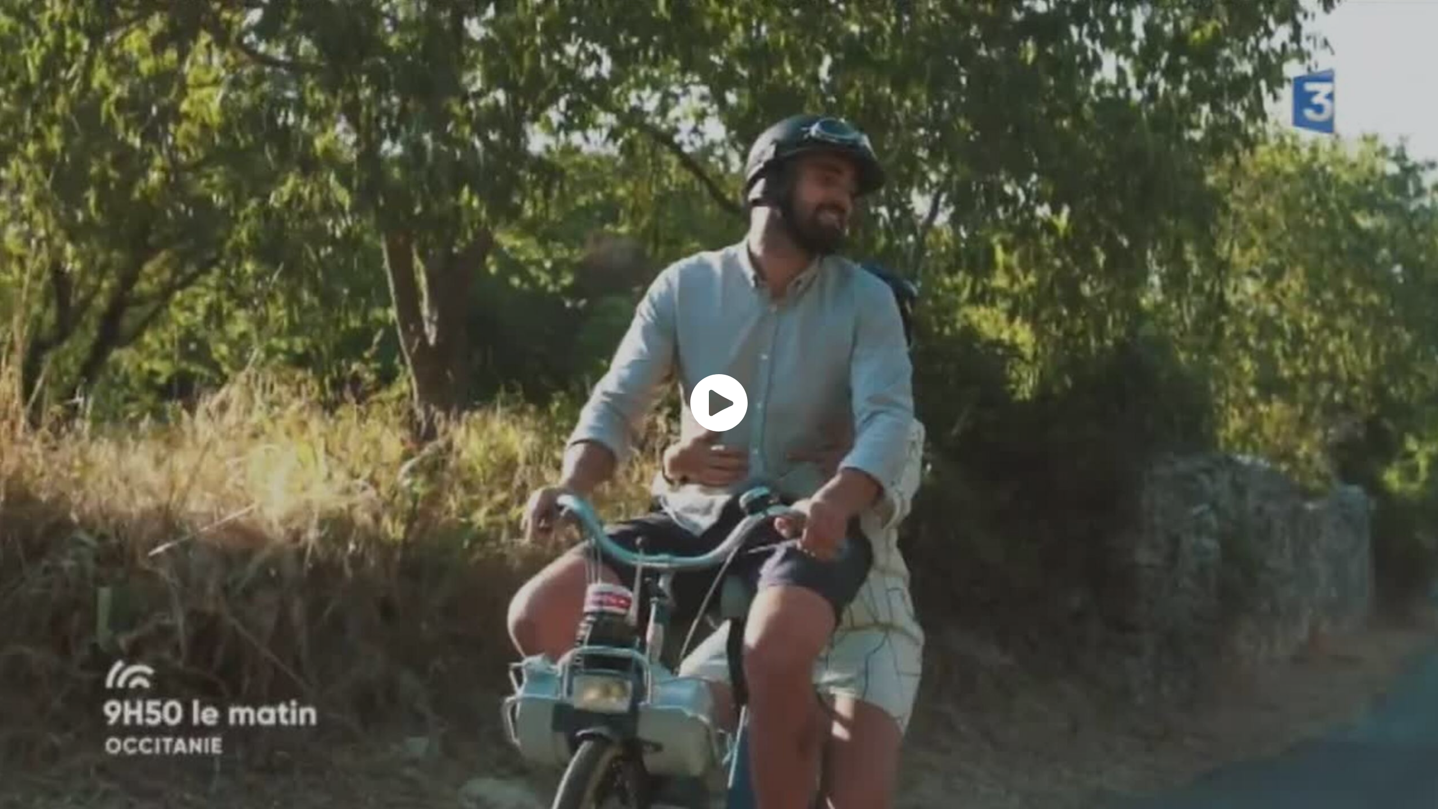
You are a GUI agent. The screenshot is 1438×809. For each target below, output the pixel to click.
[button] (719, 403)
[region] (719, 404)
